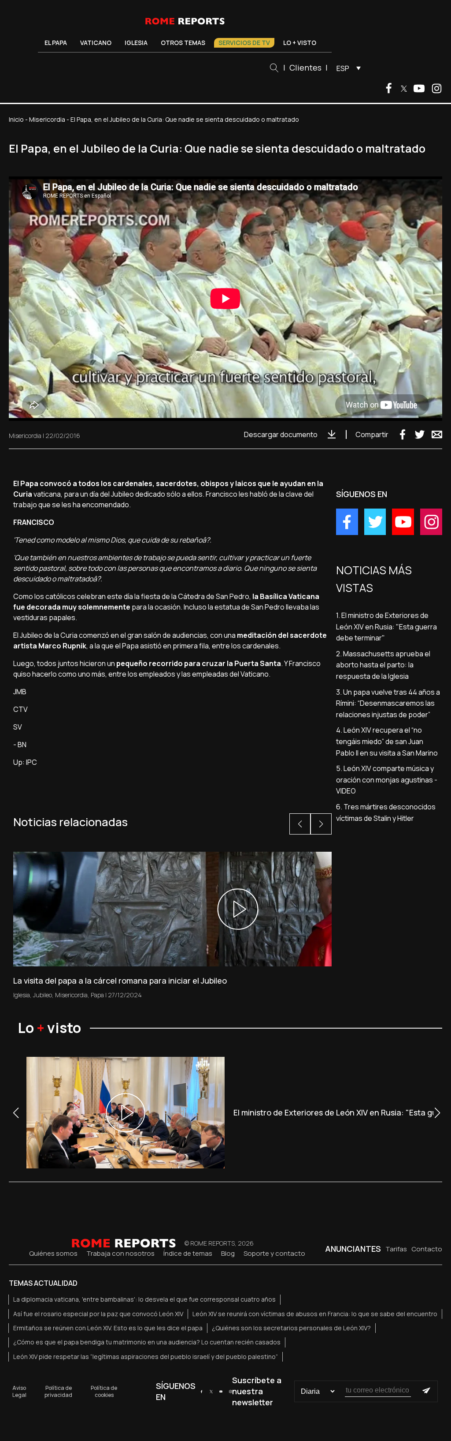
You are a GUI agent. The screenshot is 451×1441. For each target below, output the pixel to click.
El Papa (55, 42)
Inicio (16, 119)
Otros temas (183, 42)
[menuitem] (346, 68)
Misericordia (47, 119)
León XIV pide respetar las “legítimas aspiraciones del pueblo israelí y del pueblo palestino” (145, 1356)
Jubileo (42, 995)
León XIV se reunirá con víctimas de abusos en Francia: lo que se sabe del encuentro (314, 1314)
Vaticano (95, 42)
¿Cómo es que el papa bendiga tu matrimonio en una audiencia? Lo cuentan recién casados (147, 1342)
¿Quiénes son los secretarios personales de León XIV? (291, 1328)
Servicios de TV (244, 42)
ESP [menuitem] (342, 68)
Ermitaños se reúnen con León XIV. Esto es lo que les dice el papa (108, 1328)
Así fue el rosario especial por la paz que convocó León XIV (98, 1314)
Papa (97, 995)
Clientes (305, 67)
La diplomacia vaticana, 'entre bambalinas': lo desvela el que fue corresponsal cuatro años (144, 1299)
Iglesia (136, 42)
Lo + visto (299, 42)
